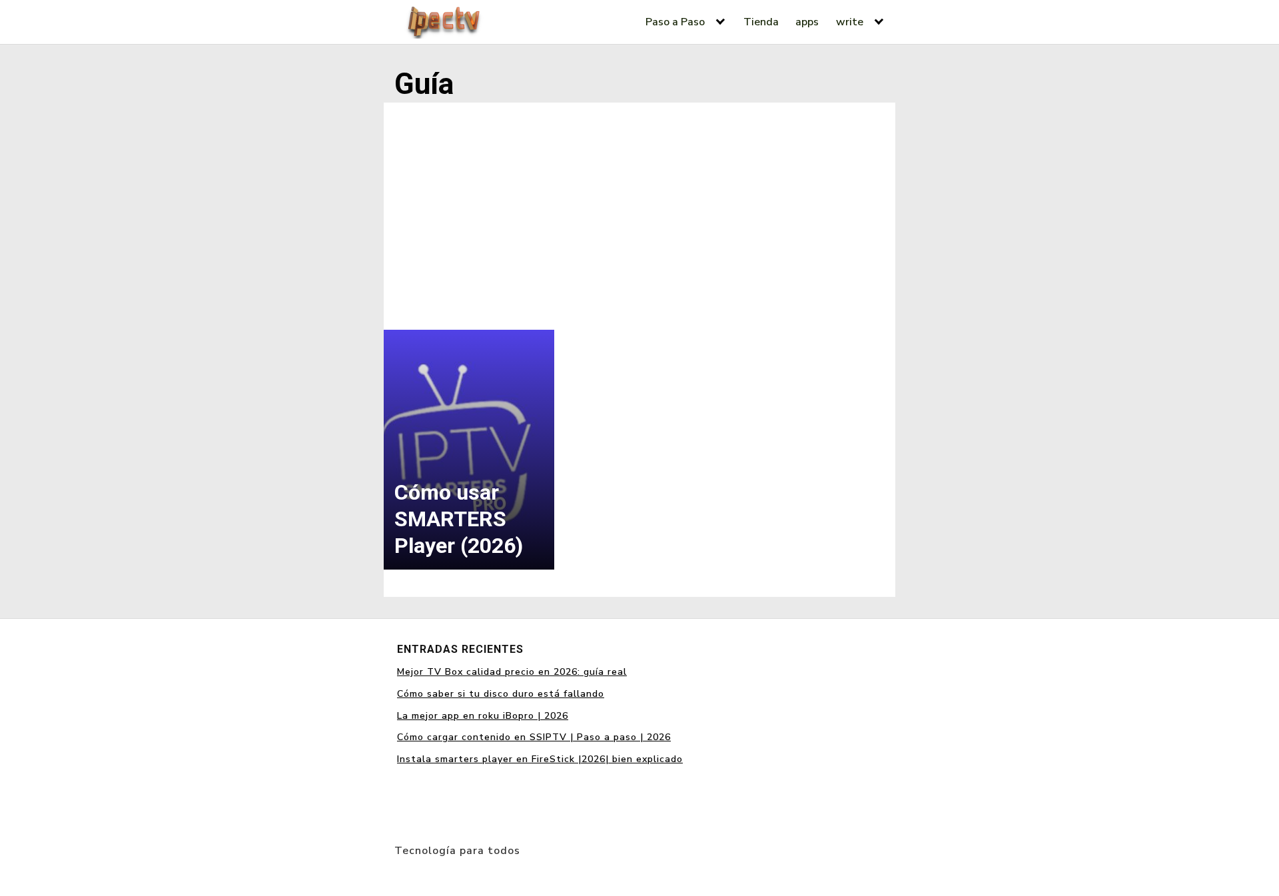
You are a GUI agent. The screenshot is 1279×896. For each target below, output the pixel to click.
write (849, 22)
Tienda (761, 22)
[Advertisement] (639, 213)
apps (807, 22)
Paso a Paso (675, 22)
